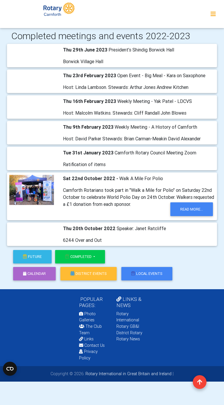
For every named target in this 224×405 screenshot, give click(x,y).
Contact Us (94, 345)
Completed (81, 256)
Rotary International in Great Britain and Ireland (128, 373)
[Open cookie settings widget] (10, 369)
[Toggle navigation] (213, 14)
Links (89, 339)
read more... (191, 209)
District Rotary (129, 332)
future (35, 256)
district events (91, 273)
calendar (36, 273)
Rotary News (128, 339)
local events (149, 273)
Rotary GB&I (127, 326)
